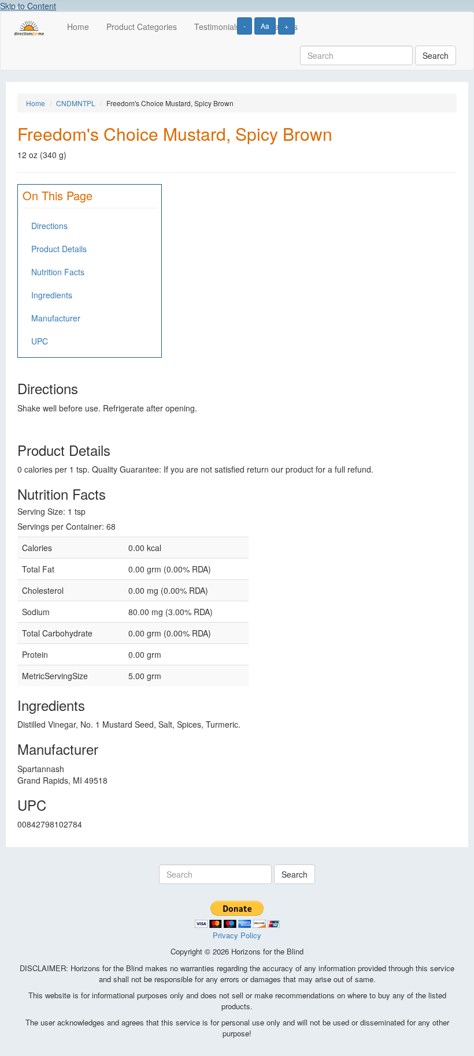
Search (436, 55)
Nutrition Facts (57, 272)
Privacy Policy (237, 935)
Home (78, 26)
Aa (265, 26)
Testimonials (217, 26)
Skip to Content (28, 6)
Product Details (59, 248)
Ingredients (51, 295)
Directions (49, 225)
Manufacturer (55, 318)
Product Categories (141, 26)
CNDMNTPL (75, 103)
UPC (39, 341)
